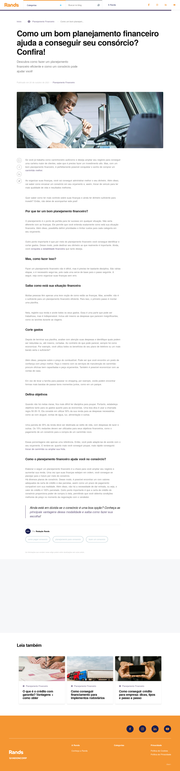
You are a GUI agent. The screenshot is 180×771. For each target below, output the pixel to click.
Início (19, 21)
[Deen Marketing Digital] (168, 764)
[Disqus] (90, 595)
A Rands (112, 5)
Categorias (119, 745)
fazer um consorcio (97, 539)
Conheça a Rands (80, 750)
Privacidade (156, 745)
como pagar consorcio (38, 539)
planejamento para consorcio (68, 539)
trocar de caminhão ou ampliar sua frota (45, 449)
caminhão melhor (33, 170)
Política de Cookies (159, 750)
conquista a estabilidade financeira (48, 248)
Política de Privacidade (161, 754)
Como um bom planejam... (72, 21)
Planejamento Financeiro (43, 21)
